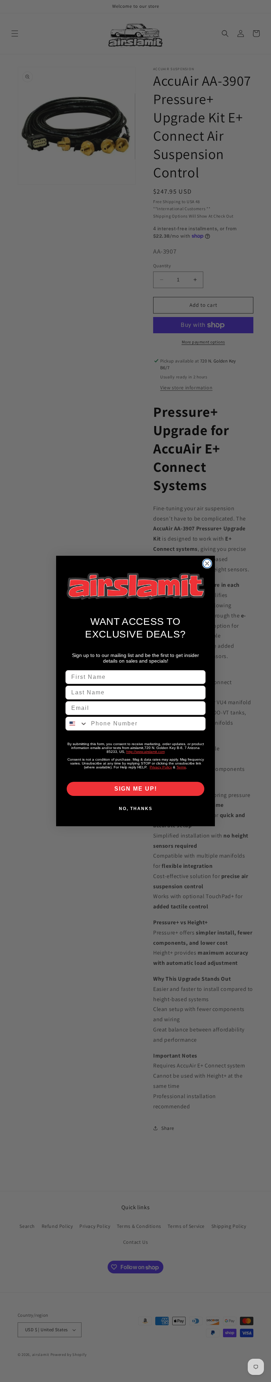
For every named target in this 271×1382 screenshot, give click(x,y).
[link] (135, 586)
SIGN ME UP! (135, 789)
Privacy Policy (161, 767)
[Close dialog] (207, 563)
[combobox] (77, 723)
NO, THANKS (135, 808)
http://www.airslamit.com (145, 752)
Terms (181, 767)
